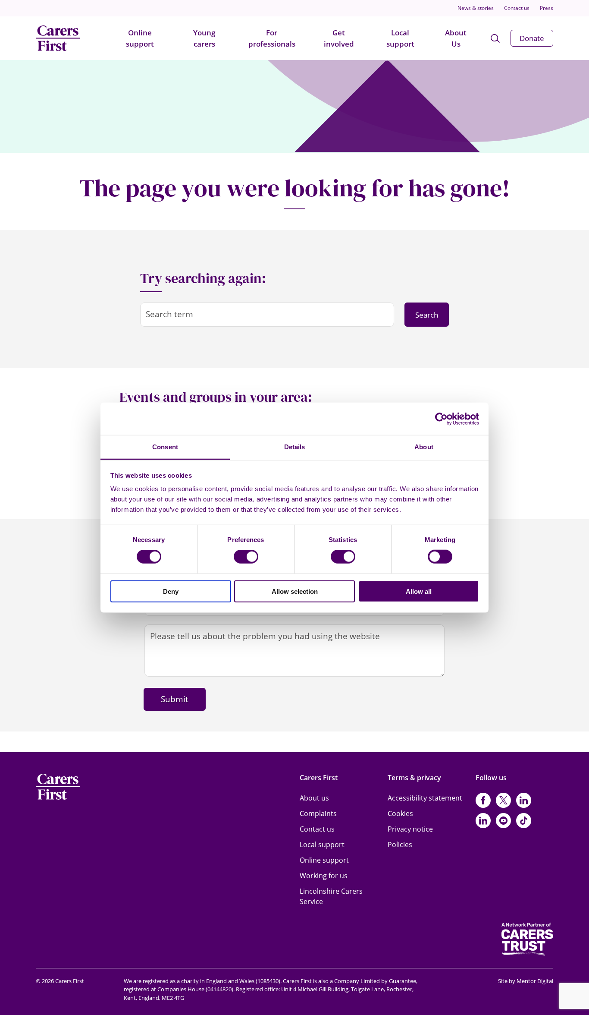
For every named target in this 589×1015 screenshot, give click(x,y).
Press (546, 8)
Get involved (339, 38)
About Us (456, 38)
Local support (400, 38)
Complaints (318, 813)
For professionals (271, 38)
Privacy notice (410, 829)
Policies (400, 844)
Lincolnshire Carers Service (331, 896)
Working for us (324, 875)
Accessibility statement (425, 798)
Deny (171, 591)
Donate (532, 38)
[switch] (246, 557)
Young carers (204, 38)
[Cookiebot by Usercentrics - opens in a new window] (441, 418)
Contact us (516, 8)
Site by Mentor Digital (525, 981)
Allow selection (295, 591)
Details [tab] (294, 447)
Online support (140, 38)
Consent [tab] (165, 447)
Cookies (400, 813)
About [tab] (423, 447)
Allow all (419, 591)
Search (426, 315)
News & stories (475, 8)
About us (314, 798)
